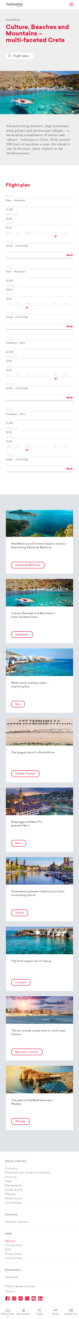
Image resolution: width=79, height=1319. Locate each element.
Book (70, 255)
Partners (10, 1194)
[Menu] (71, 4)
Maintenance (13, 1185)
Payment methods (16, 1222)
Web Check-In (8, 1315)
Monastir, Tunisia (26, 1052)
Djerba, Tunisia (25, 773)
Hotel (55, 1314)
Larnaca (20, 982)
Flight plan (21, 56)
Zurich (19, 913)
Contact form (13, 1245)
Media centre (13, 1198)
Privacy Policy (14, 1254)
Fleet (8, 1181)
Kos (17, 704)
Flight (39, 1314)
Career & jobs (13, 1190)
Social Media (13, 1203)
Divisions (11, 1177)
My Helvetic (23, 1314)
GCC (8, 1249)
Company (11, 1168)
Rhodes (20, 1121)
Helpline (10, 1241)
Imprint (10, 1292)
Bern (18, 843)
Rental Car (71, 1314)
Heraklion (21, 634)
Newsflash (11, 1277)
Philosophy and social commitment (27, 1173)
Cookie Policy (14, 1258)
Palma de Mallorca (27, 565)
